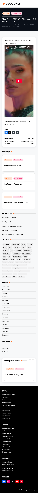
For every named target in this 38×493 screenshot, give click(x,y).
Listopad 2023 (6, 310)
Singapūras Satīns (25, 271)
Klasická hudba (6, 415)
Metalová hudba (6, 413)
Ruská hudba (18, 160)
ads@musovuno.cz (7, 470)
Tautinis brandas (7, 274)
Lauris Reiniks (19, 262)
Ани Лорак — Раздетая (13, 184)
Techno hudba (6, 410)
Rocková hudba (6, 402)
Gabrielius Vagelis (26, 253)
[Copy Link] (17, 132)
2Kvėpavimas (6, 244)
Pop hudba (6, 13)
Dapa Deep (5, 250)
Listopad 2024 (6, 293)
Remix (11, 271)
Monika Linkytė (6, 268)
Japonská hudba (6, 441)
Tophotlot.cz (5, 352)
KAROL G (5, 262)
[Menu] (35, 3)
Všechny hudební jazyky (8, 428)
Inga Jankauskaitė (17, 256)
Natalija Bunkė (22, 268)
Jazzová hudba (6, 408)
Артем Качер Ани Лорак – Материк (12, 226)
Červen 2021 (5, 335)
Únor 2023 (5, 331)
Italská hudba (6, 444)
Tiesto (15, 274)
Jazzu (25, 256)
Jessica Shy (5, 259)
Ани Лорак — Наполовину (9, 230)
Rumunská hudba (16, 13)
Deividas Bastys (27, 250)
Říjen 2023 (5, 314)
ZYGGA (14, 276)
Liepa (4, 265)
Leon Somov (27, 262)
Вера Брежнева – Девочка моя (16, 203)
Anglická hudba (6, 431)
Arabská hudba (6, 449)
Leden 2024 (5, 303)
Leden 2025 (5, 286)
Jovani (12, 259)
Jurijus (18, 259)
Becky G (23, 247)
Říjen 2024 (5, 296)
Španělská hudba (7, 433)
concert (29, 247)
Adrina (23, 244)
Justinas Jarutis (26, 259)
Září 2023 (5, 317)
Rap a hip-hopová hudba (8, 405)
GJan (4, 256)
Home (3, 24)
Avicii (10, 247)
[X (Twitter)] (9, 132)
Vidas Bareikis (6, 276)
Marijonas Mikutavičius (20, 265)
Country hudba (6, 418)
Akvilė (4, 247)
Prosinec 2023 (6, 307)
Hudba (7, 24)
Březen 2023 (5, 328)
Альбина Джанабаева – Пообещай (12, 234)
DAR (12, 250)
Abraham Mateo (15, 244)
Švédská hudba (6, 452)
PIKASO (5, 271)
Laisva (11, 262)
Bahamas (16, 247)
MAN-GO (11, 265)
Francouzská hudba (7, 436)
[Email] (13, 132)
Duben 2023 (5, 324)
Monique (15, 268)
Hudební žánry (13, 24)
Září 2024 (5, 300)
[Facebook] (6, 132)
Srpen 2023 (5, 321)
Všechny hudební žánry (8, 394)
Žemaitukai (21, 276)
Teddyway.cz (5, 348)
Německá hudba (6, 447)
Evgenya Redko (16, 253)
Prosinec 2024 (6, 290)
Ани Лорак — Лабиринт (13, 165)
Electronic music (6, 400)
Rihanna (17, 271)
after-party (30, 244)
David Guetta (18, 250)
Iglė (9, 256)
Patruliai (31, 268)
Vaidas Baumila (22, 274)
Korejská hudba (6, 439)
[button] (30, 360)
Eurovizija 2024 (6, 253)
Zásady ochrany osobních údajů (27, 490)
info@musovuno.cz (7, 468)
